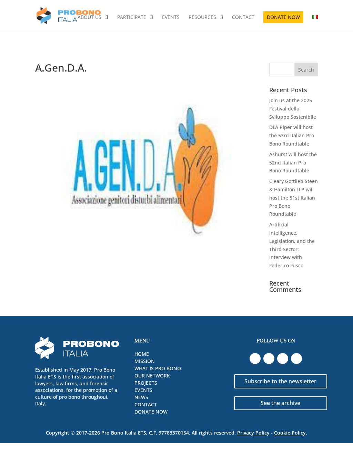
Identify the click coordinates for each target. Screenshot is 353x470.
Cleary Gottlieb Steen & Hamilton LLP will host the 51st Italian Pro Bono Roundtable (293, 197)
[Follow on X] (282, 358)
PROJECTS (145, 383)
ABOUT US (89, 17)
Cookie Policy (290, 432)
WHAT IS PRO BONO (157, 368)
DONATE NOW (283, 17)
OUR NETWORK (152, 375)
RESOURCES (202, 17)
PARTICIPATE (131, 17)
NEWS (141, 397)
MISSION (144, 361)
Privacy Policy (253, 432)
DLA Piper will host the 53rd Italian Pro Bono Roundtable (291, 135)
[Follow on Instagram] (296, 358)
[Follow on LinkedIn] (255, 358)
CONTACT (243, 17)
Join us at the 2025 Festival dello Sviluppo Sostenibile (292, 108)
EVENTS (171, 17)
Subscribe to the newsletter (280, 381)
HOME (141, 354)
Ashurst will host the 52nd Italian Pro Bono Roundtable (293, 162)
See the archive (280, 403)
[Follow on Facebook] (268, 358)
